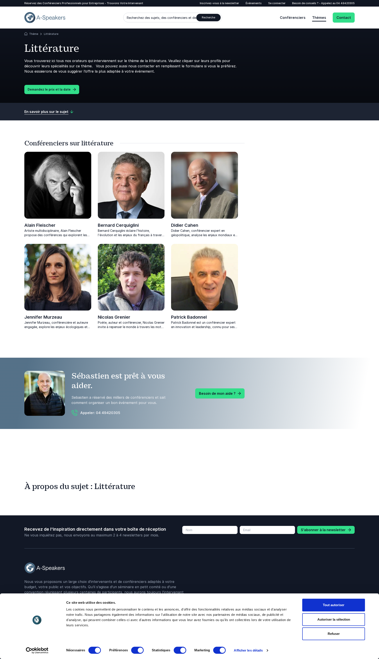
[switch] (137, 650)
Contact (343, 17)
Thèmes (319, 17)
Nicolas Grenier (114, 317)
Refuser (334, 634)
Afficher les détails (248, 650)
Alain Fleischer (39, 225)
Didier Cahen (184, 225)
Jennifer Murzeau (43, 317)
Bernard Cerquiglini (118, 225)
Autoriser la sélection (333, 619)
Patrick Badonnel (189, 317)
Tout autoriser (333, 605)
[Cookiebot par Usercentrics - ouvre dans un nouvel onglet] (37, 650)
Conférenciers (293, 17)
